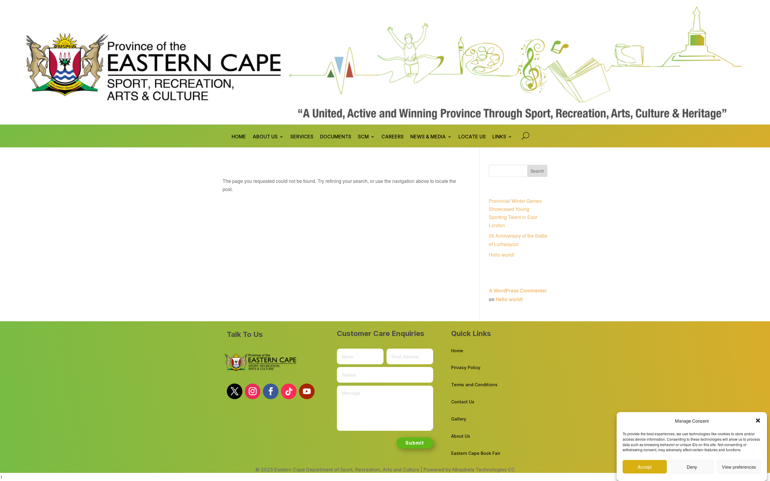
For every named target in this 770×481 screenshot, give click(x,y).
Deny (692, 467)
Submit (414, 443)
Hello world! (501, 254)
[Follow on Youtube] (307, 391)
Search (537, 171)
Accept (644, 467)
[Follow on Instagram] (252, 391)
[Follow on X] (234, 391)
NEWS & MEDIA (428, 137)
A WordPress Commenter (518, 291)
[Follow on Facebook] (271, 391)
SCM (363, 137)
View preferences (739, 467)
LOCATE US (472, 137)
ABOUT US (265, 137)
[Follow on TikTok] (289, 391)
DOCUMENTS (335, 137)
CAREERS (392, 137)
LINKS (499, 137)
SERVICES (301, 137)
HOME (239, 137)
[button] (758, 421)
